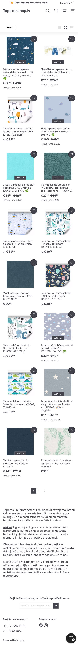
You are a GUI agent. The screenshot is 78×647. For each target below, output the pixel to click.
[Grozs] (64, 10)
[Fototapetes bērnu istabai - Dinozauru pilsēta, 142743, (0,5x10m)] (58, 230)
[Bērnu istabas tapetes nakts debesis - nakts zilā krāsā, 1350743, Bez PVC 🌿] (20, 62)
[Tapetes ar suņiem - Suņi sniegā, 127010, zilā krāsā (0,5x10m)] (20, 230)
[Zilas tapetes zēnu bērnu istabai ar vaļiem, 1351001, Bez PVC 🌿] (58, 120)
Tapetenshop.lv (16, 10)
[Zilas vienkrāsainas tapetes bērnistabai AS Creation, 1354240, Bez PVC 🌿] (20, 176)
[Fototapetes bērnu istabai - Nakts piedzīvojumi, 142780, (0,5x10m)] (58, 282)
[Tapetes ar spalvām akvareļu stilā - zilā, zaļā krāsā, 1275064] (58, 450)
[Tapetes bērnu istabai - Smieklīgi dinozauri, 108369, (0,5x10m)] (20, 391)
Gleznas (8, 544)
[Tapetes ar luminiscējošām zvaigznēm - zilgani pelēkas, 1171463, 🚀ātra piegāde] (58, 394)
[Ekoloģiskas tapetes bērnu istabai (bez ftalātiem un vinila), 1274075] (58, 61)
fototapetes (26, 510)
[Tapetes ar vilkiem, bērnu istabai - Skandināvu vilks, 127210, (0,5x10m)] (20, 118)
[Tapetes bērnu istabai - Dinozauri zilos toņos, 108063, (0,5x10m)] (20, 335)
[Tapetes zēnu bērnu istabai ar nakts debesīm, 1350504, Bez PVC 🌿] (58, 337)
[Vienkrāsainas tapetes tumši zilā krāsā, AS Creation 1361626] (20, 282)
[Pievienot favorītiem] (33, 39)
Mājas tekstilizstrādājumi (19, 562)
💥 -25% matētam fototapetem (29, 2)
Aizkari (7, 527)
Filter (9, 27)
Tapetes (9, 510)
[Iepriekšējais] (33, 491)
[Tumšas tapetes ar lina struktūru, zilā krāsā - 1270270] (20, 452)
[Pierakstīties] (56, 606)
